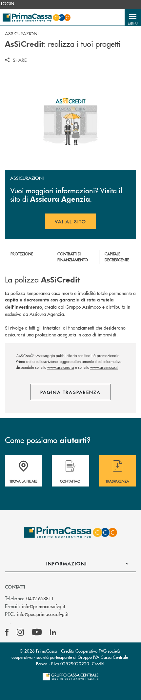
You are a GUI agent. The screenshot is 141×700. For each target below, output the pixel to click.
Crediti (98, 663)
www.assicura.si (60, 367)
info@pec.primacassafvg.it (42, 614)
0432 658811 (40, 598)
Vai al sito (75, 223)
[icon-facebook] (7, 632)
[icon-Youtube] (37, 632)
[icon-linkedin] (53, 632)
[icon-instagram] (20, 632)
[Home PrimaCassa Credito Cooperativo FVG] (36, 17)
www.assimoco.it (104, 367)
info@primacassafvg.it (43, 606)
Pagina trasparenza (70, 392)
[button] (133, 17)
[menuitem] (7, 3)
